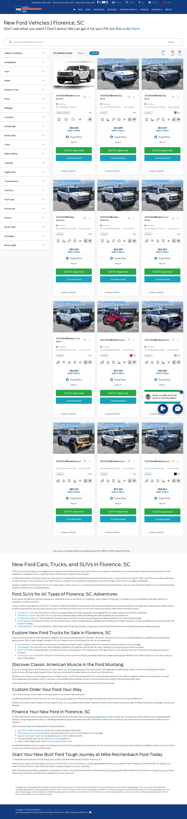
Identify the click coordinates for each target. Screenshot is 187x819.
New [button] (80, 9)
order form (131, 29)
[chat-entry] (162, 408)
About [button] (168, 9)
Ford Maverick (24, 644)
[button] (92, 74)
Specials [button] (112, 9)
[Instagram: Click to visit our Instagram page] (106, 2)
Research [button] (156, 9)
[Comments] (130, 119)
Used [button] (88, 9)
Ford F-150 (22, 650)
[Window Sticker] (90, 119)
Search (171, 42)
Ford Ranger (23, 647)
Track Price (76, 136)
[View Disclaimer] (80, 119)
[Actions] (89, 97)
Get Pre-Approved (74, 150)
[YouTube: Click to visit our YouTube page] (103, 2)
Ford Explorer (24, 621)
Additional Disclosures (66, 809)
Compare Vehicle (68, 171)
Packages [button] (99, 9)
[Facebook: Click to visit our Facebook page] (98, 2)
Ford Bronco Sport (26, 615)
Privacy (52, 809)
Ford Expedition (25, 626)
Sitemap (44, 809)
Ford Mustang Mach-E (28, 618)
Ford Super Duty (25, 655)
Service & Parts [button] (128, 9)
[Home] (74, 9)
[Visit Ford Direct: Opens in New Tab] (95, 812)
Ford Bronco (23, 612)
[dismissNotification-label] (181, 392)
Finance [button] (144, 9)
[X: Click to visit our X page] (100, 2)
